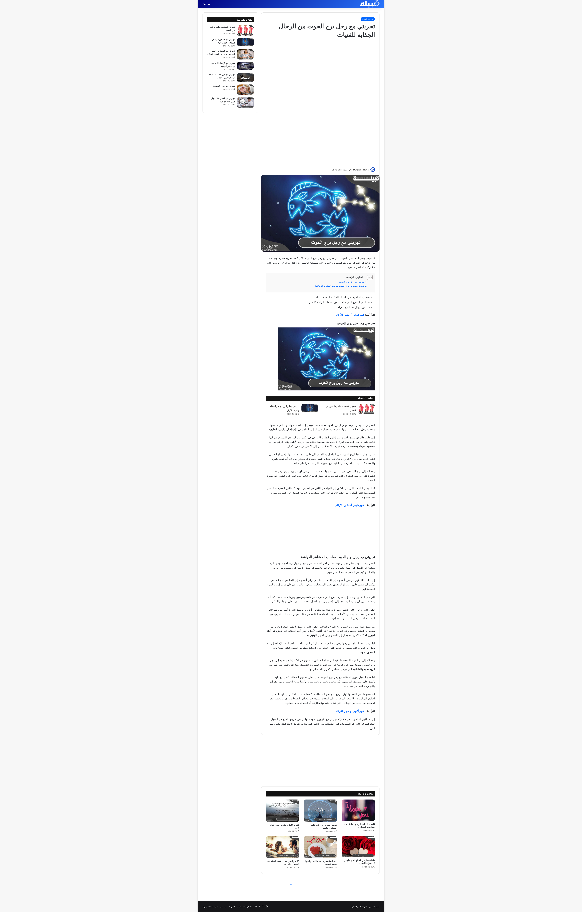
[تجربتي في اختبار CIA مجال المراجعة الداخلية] (245, 102)
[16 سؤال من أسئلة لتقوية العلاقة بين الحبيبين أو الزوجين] (282, 847)
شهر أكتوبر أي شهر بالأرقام (350, 711)
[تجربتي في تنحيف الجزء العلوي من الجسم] (366, 409)
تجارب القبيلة (367, 19)
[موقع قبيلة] (370, 4)
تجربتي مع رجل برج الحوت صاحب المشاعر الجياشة (339, 285)
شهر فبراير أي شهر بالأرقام (350, 314)
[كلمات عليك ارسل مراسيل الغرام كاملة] (282, 811)
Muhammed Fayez (361, 170)
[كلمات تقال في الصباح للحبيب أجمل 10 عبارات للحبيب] (358, 846)
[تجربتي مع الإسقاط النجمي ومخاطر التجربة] (245, 66)
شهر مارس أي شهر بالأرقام (349, 505)
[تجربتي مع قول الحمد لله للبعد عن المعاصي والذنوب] (245, 77)
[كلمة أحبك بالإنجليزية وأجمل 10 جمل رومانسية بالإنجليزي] (358, 810)
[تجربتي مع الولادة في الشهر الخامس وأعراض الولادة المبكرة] (245, 54)
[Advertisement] (320, 102)
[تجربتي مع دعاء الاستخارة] (245, 89)
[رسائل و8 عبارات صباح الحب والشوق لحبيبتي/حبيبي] (320, 847)
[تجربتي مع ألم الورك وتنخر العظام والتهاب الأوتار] (309, 408)
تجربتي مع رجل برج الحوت (351, 281)
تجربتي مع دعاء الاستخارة (224, 86)
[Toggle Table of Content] (368, 277)
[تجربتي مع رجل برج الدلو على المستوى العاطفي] (320, 811)
